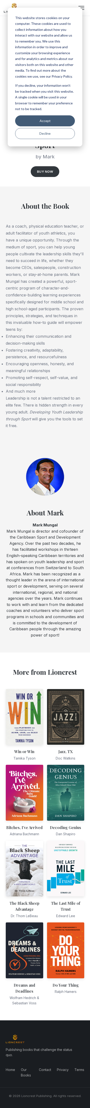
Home (10, 1070)
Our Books (26, 1072)
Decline (45, 133)
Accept (45, 121)
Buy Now (45, 171)
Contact (45, 1070)
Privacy (63, 1070)
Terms (79, 1070)
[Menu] (81, 8)
